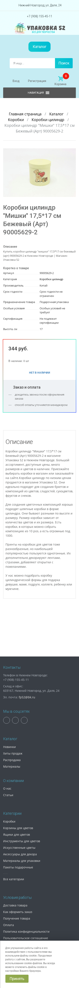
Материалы (11, 766)
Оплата (8, 925)
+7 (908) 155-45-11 (39, 16)
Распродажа (12, 760)
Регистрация (37, 81)
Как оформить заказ (17, 912)
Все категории (13, 879)
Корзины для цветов (18, 828)
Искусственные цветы (19, 848)
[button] (72, 152)
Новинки (9, 747)
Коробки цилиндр (48, 119)
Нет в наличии (39, 372)
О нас (7, 788)
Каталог (39, 46)
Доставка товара (15, 905)
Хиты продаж (12, 753)
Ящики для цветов (16, 834)
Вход (16, 81)
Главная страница (26, 113)
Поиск (63, 63)
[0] (60, 79)
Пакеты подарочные (18, 867)
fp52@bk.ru (27, 697)
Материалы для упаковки (21, 861)
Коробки (16, 119)
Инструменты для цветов (21, 841)
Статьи (8, 795)
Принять (16, 978)
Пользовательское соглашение (25, 938)
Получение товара (16, 918)
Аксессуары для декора (20, 854)
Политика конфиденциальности (26, 931)
